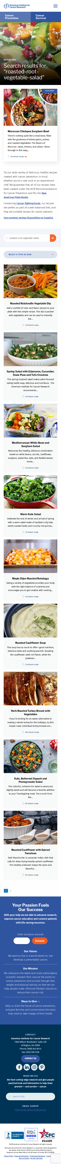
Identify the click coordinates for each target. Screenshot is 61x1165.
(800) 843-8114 (34, 1048)
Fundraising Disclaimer (37, 1156)
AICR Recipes (10, 60)
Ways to (29, 1001)
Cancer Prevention (11, 17)
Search (53, 238)
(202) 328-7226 (32, 1052)
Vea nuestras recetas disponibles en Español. (28, 217)
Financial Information (22, 1156)
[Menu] (55, 6)
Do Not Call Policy (37, 1158)
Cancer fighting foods (28, 203)
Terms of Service (24, 1158)
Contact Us (30, 1058)
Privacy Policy (8, 1156)
